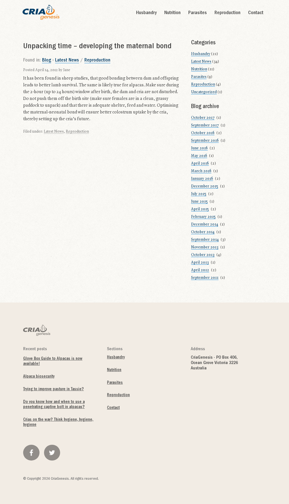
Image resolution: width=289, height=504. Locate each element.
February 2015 (203, 216)
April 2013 (200, 262)
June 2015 (199, 201)
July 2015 (198, 194)
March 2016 (201, 171)
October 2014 (202, 232)
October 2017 (202, 117)
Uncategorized (204, 92)
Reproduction (227, 13)
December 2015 (204, 186)
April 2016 (200, 163)
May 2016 (199, 156)
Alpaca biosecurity (38, 377)
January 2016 (202, 178)
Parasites (197, 13)
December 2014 (204, 224)
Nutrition (172, 13)
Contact (255, 13)
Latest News (67, 60)
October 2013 (202, 255)
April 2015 (200, 209)
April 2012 (200, 270)
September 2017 (205, 125)
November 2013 (204, 247)
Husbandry (146, 13)
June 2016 (199, 148)
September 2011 (204, 277)
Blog (46, 60)
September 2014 (205, 239)
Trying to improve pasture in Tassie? (53, 389)
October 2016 (202, 133)
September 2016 (205, 140)
